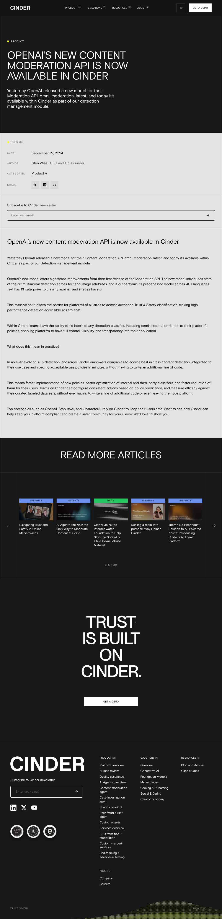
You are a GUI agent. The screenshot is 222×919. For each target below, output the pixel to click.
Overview (146, 765)
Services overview (112, 828)
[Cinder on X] (24, 808)
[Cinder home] (20, 8)
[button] (73, 8)
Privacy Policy (202, 908)
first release (115, 279)
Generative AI (149, 771)
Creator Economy (152, 799)
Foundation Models (153, 777)
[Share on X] (35, 185)
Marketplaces (149, 782)
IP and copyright (111, 807)
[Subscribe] (208, 215)
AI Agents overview (113, 782)
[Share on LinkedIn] (45, 185)
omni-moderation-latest (143, 258)
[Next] (214, 526)
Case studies (190, 771)
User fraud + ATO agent (111, 815)
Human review (109, 771)
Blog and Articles (193, 765)
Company (106, 878)
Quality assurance (112, 777)
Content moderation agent (113, 790)
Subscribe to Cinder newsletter (31, 205)
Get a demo (200, 7)
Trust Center (19, 908)
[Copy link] (54, 185)
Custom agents (110, 822)
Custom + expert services (111, 845)
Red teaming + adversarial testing (112, 855)
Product (39, 173)
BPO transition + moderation (111, 836)
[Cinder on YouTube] (34, 808)
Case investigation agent (112, 799)
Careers (105, 884)
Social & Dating (150, 793)
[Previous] (8, 526)
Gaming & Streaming (154, 788)
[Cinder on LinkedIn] (13, 808)
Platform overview (112, 765)
